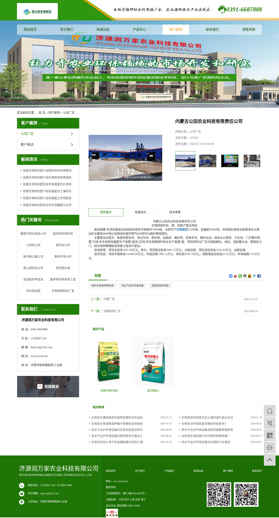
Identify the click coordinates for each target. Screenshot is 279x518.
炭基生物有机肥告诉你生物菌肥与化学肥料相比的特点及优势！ (49, 205)
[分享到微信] (240, 276)
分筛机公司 (33, 245)
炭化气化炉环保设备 (133, 285)
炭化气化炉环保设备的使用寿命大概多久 (117, 435)
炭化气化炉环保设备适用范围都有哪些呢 (207, 429)
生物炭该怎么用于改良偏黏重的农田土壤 (117, 442)
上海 (132, 499)
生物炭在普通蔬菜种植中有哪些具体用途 (117, 423)
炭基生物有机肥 (160, 285)
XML (137, 505)
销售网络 (248, 29)
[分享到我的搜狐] (249, 276)
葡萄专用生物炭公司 (33, 233)
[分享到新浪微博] (235, 276)
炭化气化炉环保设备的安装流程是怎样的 (117, 429)
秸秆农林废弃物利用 (103, 285)
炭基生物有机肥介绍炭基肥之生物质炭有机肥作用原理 (49, 198)
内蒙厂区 (109, 299)
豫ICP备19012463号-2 (134, 493)
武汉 (126, 499)
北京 (137, 499)
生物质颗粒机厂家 (62, 290)
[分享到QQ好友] (245, 276)
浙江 (143, 499)
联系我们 (212, 29)
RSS (131, 505)
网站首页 (30, 29)
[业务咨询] (270, 411)
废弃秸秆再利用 (63, 233)
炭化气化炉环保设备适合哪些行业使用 (206, 442)
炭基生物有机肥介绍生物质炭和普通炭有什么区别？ (49, 177)
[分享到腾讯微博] (254, 276)
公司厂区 (69, 112)
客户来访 (27, 144)
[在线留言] (270, 447)
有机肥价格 (63, 268)
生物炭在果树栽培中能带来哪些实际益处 (117, 417)
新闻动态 (103, 29)
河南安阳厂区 (112, 311)
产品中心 (139, 29)
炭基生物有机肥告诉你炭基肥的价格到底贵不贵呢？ (49, 184)
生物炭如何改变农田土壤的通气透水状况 (207, 417)
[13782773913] (270, 423)
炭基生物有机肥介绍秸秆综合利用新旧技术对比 (49, 170)
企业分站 (111, 505)
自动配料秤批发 (33, 279)
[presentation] (178, 161)
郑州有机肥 (33, 290)
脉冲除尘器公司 (33, 256)
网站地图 (122, 505)
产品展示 (169, 471)
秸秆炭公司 (63, 245)
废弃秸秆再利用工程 (63, 279)
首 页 (42, 112)
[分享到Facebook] (259, 276)
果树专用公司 (62, 256)
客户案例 (175, 29)
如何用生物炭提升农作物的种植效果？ (206, 435)
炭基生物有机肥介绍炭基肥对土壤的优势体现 (49, 191)
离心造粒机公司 (33, 268)
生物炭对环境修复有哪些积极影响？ (204, 423)
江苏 (121, 499)
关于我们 (66, 29)
